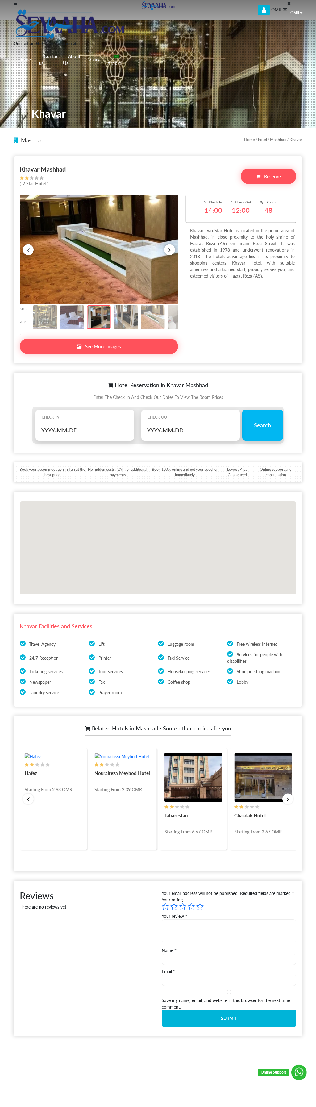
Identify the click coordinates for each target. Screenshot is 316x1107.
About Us (71, 59)
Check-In (50, 417)
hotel (262, 139)
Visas (93, 59)
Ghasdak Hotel (250, 815)
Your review (174, 916)
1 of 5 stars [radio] (165, 906)
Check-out (158, 417)
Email (168, 971)
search (262, 425)
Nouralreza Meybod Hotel (122, 773)
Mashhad (278, 139)
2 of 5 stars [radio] (174, 906)
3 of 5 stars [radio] (182, 906)
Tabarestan (175, 815)
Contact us (49, 59)
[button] (28, 249)
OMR (294, 12)
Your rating (172, 899)
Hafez (30, 773)
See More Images (102, 346)
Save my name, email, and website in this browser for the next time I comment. (227, 1003)
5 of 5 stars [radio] (200, 906)
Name (169, 950)
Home (25, 59)
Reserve (272, 176)
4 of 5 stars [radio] (191, 906)
